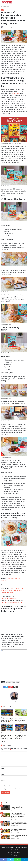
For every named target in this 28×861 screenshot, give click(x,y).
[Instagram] (17, 855)
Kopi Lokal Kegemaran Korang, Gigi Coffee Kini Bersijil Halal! (20, 736)
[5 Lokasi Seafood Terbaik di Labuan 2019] (5, 837)
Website (3, 780)
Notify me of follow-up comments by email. (14, 786)
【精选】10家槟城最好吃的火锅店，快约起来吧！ (18, 830)
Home (4, 6)
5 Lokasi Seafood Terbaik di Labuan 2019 (19, 836)
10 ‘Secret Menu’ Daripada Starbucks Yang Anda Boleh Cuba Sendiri (19, 823)
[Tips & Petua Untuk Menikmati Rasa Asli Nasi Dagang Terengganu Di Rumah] (5, 815)
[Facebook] (11, 855)
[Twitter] (13, 855)
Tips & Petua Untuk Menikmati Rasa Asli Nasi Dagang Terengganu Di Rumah (18, 816)
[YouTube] (15, 855)
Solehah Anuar (6, 27)
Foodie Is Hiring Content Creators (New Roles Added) (18, 807)
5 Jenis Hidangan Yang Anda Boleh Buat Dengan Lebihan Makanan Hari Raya (12, 590)
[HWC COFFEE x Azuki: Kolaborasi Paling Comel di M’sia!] (21, 712)
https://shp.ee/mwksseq (8, 598)
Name (3, 768)
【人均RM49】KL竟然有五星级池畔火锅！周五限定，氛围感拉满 (7, 720)
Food (7, 6)
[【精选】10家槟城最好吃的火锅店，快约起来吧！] (5, 831)
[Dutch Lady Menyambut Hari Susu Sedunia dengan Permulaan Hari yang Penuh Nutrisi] (7, 727)
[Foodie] (6, 2)
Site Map (10, 852)
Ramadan (18, 682)
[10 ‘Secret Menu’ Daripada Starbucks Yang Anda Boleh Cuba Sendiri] (5, 823)
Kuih (14, 682)
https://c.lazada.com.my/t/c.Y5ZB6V (12, 602)
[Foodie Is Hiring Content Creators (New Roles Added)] (5, 807)
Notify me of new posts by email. (11, 789)
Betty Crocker (9, 682)
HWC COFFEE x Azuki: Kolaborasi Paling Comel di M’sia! (20, 720)
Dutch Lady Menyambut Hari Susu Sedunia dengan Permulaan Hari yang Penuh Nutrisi (6, 737)
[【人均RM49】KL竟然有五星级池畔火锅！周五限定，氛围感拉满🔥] (7, 712)
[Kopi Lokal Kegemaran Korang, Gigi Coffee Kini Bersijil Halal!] (21, 727)
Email (3, 774)
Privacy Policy (16, 852)
